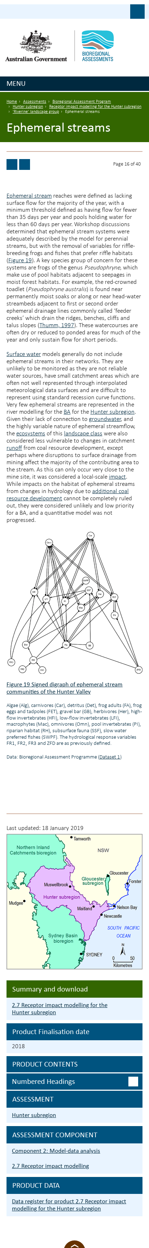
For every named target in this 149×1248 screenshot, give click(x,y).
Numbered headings (43, 1081)
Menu (16, 83)
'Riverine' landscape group (36, 112)
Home (12, 102)
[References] (24, 164)
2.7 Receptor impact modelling (50, 1166)
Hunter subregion (28, 107)
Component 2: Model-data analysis (56, 1151)
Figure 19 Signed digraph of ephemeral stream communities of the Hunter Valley (65, 688)
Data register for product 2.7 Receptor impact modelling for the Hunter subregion (69, 1205)
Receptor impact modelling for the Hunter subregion (95, 107)
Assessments (34, 102)
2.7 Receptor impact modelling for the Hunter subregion (59, 1008)
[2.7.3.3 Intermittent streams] (12, 164)
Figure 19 (20, 261)
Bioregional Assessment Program (81, 102)
